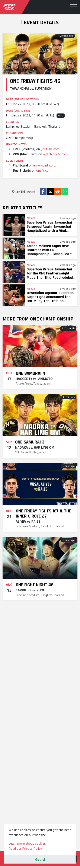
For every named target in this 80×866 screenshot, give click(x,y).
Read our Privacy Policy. (25, 848)
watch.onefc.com (55, 154)
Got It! (40, 859)
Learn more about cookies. (28, 843)
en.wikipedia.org (44, 165)
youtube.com (50, 148)
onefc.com (43, 170)
